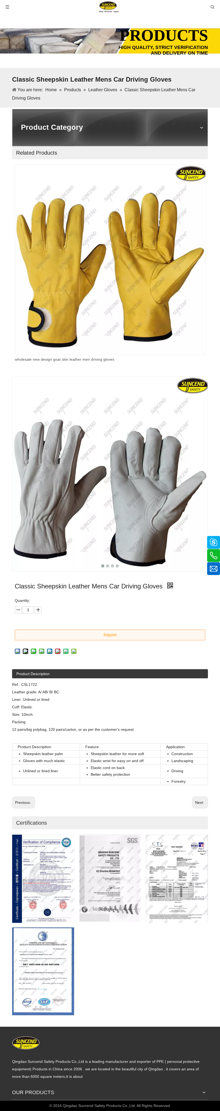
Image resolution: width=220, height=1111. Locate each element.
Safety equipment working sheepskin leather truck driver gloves (72, 359)
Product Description (33, 674)
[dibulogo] (26, 1043)
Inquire (110, 635)
